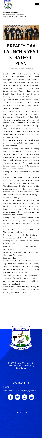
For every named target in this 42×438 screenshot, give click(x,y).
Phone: (6, 387)
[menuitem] (36, 4)
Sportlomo (21, 368)
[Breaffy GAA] (17, 4)
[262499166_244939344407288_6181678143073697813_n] (21, 32)
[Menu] (36, 4)
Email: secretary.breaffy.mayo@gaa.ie (19, 391)
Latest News (29, 69)
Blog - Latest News (10, 12)
